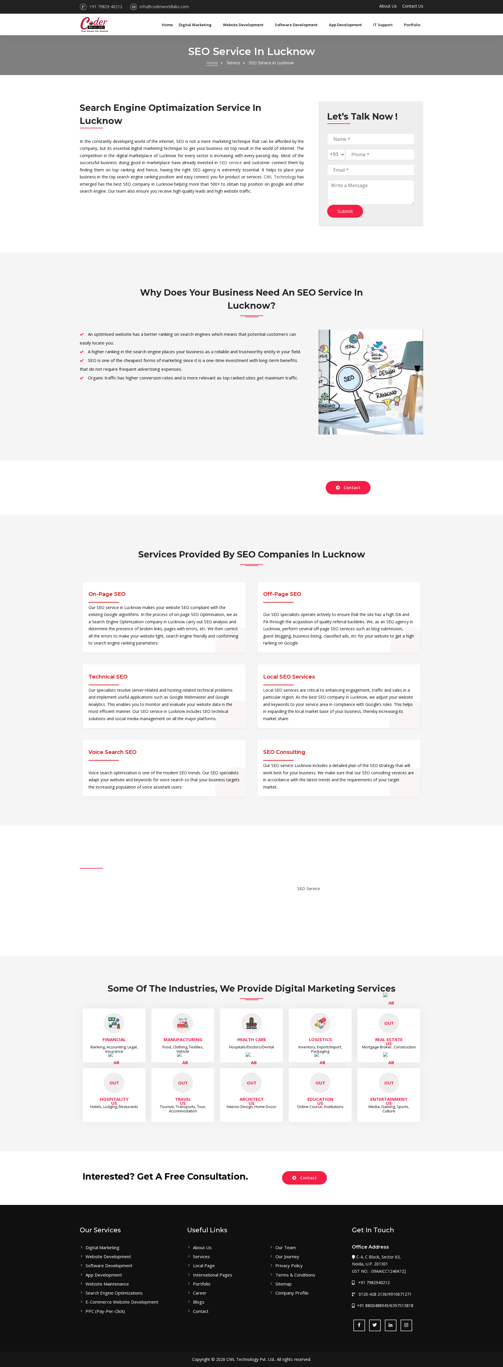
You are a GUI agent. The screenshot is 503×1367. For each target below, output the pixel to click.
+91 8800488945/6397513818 (384, 1305)
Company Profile (292, 1293)
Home (167, 24)
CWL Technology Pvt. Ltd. (250, 1359)
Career (200, 1293)
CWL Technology (280, 177)
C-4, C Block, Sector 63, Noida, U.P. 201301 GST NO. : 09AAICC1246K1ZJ (379, 1264)
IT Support (383, 24)
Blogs (198, 1302)
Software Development (296, 24)
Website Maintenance (107, 1284)
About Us (388, 6)
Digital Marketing (195, 24)
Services (201, 1256)
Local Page (204, 1265)
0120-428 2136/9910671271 (383, 1294)
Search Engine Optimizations (114, 1293)
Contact (352, 487)
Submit (345, 211)
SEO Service (308, 888)
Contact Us (412, 6)
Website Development (243, 24)
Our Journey (287, 1256)
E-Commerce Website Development (122, 1302)
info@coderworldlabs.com (164, 6)
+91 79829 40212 (105, 6)
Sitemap (283, 1284)
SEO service (230, 162)
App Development (346, 24)
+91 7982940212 (372, 1282)
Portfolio (412, 24)
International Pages (212, 1275)
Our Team (285, 1247)
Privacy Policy (289, 1265)
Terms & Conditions (295, 1275)
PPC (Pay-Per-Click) (105, 1311)
